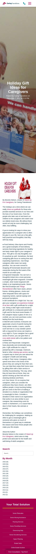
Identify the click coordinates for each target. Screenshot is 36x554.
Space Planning (18, 539)
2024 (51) (5, 466)
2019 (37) (5, 478)
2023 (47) (5, 469)
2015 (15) (5, 487)
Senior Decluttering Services (18, 535)
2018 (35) (5, 480)
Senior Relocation (18, 513)
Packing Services (18, 522)
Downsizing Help (18, 530)
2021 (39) (5, 473)
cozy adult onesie (9, 338)
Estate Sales (18, 543)
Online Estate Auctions (18, 547)
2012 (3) (5, 494)
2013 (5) (5, 492)
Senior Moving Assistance (18, 517)
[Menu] (29, 3)
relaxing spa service (20, 352)
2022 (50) (5, 471)
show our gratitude (14, 209)
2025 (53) (5, 464)
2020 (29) (5, 476)
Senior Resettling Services (18, 526)
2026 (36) (5, 462)
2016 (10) (5, 485)
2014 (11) (5, 490)
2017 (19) (5, 483)
